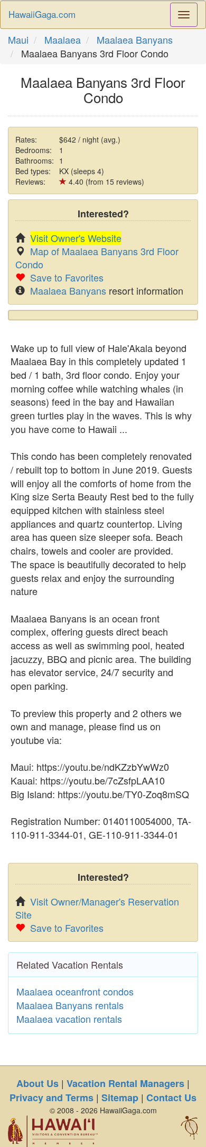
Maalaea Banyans (135, 39)
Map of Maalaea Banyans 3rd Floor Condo (97, 257)
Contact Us (171, 1097)
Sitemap (119, 1097)
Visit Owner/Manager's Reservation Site (97, 907)
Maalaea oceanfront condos (75, 991)
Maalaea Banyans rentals (70, 1005)
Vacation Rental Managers (125, 1083)
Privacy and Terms (51, 1097)
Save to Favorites (67, 277)
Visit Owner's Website (75, 238)
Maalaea (62, 39)
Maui (18, 39)
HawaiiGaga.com (42, 14)
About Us (37, 1083)
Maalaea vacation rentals (69, 1018)
